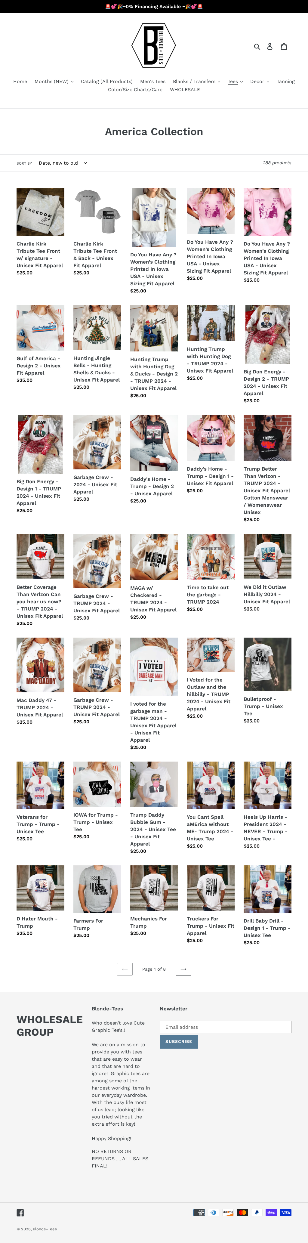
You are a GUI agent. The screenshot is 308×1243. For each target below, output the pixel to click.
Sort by (24, 163)
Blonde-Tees (45, 1229)
